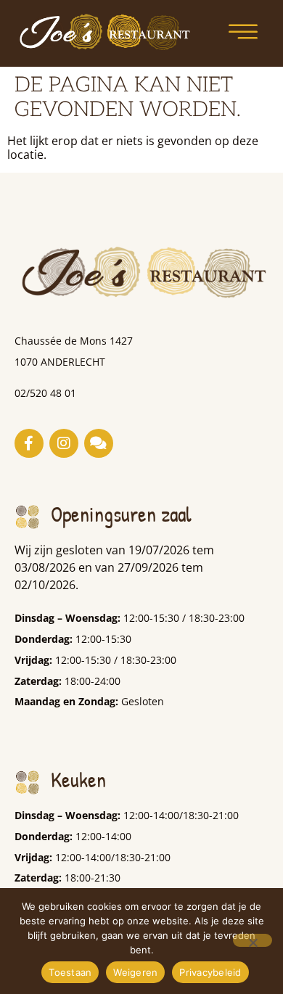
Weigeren (135, 972)
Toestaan (70, 972)
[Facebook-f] (29, 443)
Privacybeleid (210, 972)
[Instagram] (63, 443)
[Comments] (98, 443)
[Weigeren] (252, 940)
